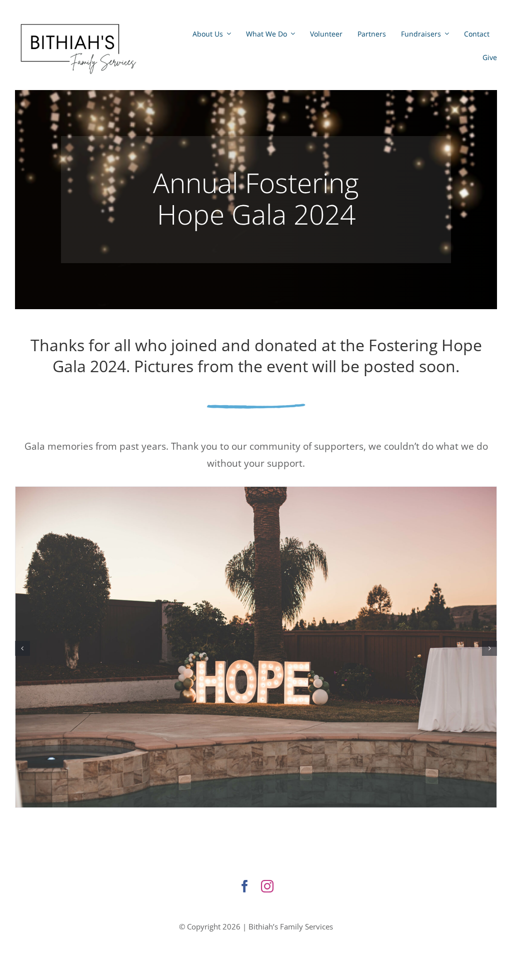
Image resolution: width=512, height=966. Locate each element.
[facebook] (244, 886)
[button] (22, 648)
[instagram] (267, 886)
